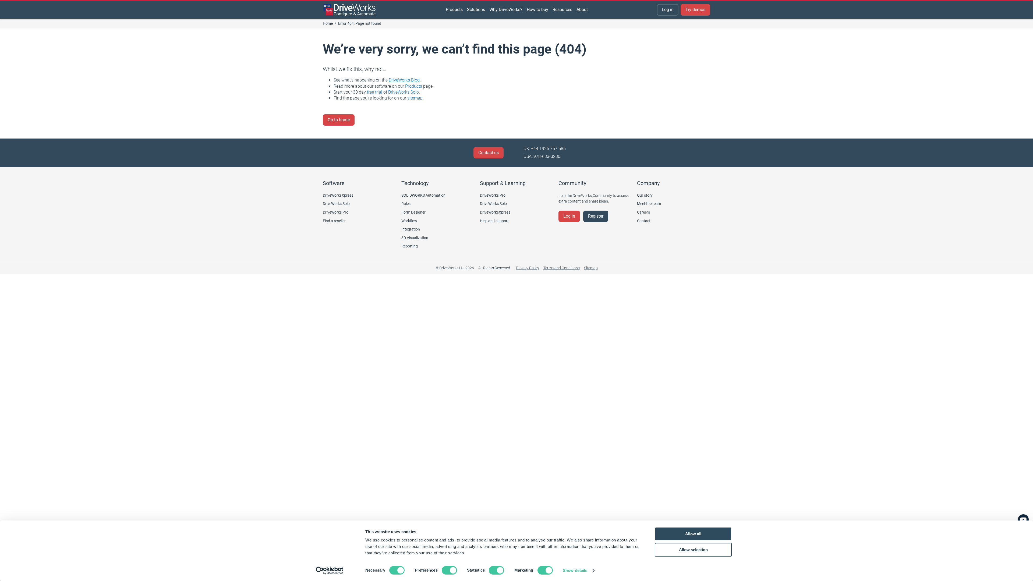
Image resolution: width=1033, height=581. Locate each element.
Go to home (339, 119)
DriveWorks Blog (404, 80)
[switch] (449, 570)
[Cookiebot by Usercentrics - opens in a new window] (329, 570)
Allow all (693, 534)
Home (328, 23)
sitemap (415, 98)
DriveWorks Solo (403, 92)
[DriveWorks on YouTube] (1023, 519)
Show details (575, 570)
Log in (668, 9)
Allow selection (693, 549)
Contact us (488, 152)
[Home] (350, 9)
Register (595, 216)
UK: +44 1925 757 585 (544, 148)
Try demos (695, 9)
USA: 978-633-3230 (541, 156)
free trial (374, 92)
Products (413, 86)
